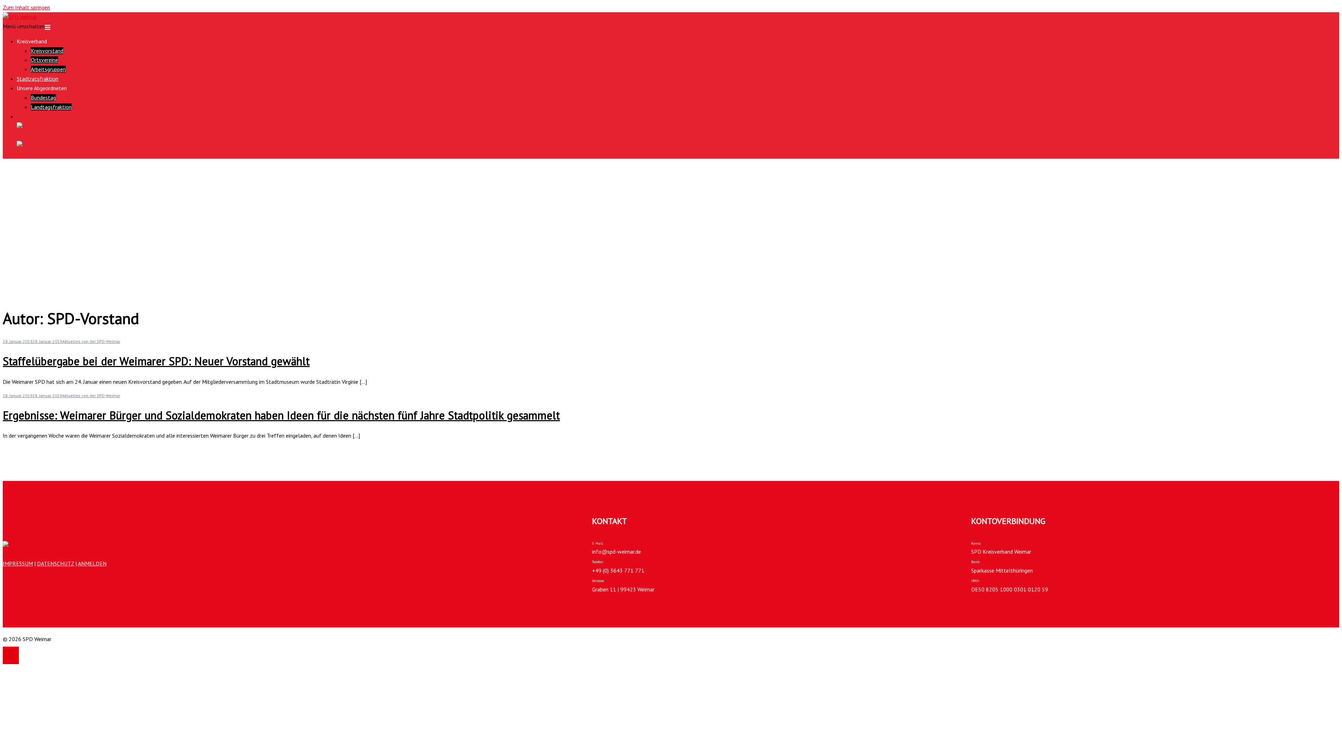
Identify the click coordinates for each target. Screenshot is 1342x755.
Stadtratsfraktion (37, 78)
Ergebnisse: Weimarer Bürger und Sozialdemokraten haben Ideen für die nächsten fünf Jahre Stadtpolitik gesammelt (281, 415)
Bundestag (43, 97)
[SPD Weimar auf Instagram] (678, 144)
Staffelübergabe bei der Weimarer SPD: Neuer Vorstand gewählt (156, 361)
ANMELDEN (92, 563)
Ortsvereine (44, 59)
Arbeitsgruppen (48, 69)
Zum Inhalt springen (26, 7)
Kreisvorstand (47, 50)
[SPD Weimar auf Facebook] (678, 126)
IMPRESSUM (18, 563)
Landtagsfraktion (51, 106)
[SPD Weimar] (20, 16)
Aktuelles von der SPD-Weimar (91, 341)
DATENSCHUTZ (55, 563)
